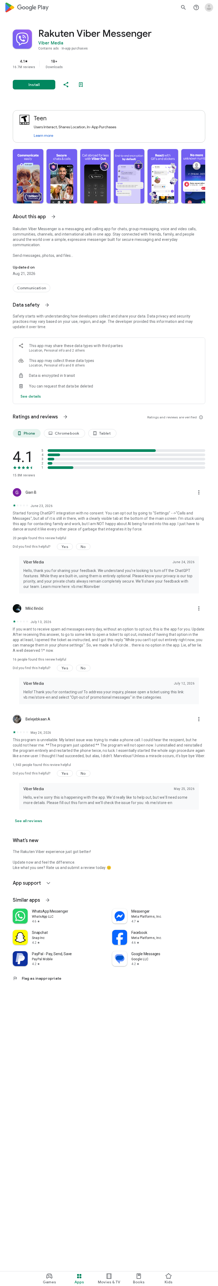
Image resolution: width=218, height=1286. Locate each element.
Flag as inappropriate (37, 978)
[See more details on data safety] (30, 396)
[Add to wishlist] (80, 84)
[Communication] (31, 288)
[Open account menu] (209, 7)
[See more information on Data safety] (47, 305)
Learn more (43, 135)
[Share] (66, 84)
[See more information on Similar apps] (47, 900)
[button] (28, 176)
